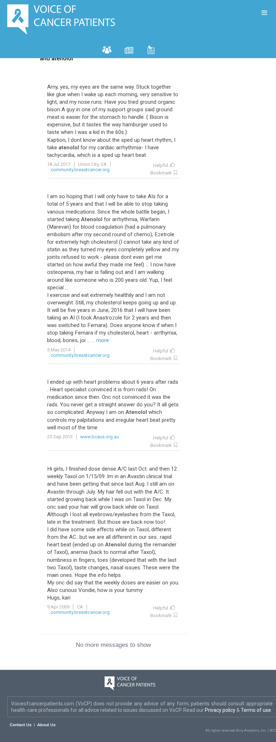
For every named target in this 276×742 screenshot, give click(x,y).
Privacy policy (220, 710)
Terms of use (256, 710)
